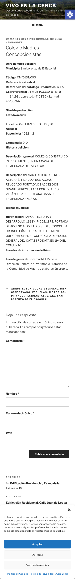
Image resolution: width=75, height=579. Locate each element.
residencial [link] (35, 295)
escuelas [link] (39, 292)
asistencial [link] (48, 288)
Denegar (37, 554)
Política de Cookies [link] (17, 573)
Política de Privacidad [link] (41, 573)
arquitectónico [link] (24, 288)
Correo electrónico (20, 413)
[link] (70, 14)
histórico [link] (57, 292)
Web (9, 433)
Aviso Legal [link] (61, 573)
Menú (39, 24)
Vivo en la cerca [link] (31, 5)
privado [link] (17, 295)
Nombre (12, 393)
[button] (69, 510)
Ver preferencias (37, 565)
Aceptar (37, 544)
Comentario (15, 341)
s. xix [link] (51, 295)
